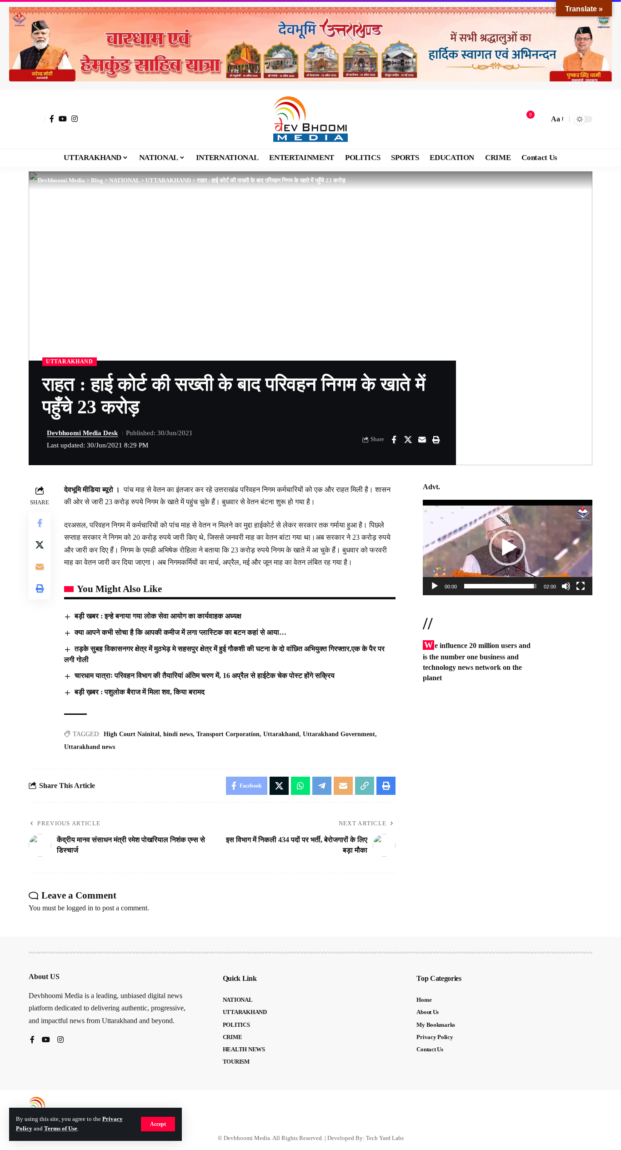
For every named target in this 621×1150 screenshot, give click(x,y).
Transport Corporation (228, 734)
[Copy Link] (364, 786)
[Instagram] (74, 118)
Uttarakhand (281, 734)
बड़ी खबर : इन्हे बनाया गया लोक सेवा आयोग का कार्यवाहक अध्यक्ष (158, 616)
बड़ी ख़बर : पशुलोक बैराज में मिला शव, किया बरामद (140, 692)
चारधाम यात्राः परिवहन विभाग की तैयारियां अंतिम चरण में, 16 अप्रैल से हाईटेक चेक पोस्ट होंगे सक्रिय (205, 675)
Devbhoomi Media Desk (82, 433)
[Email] (422, 439)
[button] (158, 1124)
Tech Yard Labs (385, 1138)
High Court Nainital (132, 734)
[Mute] (566, 586)
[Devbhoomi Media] (310, 119)
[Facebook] (51, 118)
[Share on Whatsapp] (300, 786)
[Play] (434, 586)
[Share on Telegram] (321, 786)
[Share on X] (407, 439)
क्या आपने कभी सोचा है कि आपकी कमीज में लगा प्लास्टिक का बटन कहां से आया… (180, 632)
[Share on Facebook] (393, 439)
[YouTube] (62, 118)
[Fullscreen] (580, 586)
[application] (507, 547)
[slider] (500, 586)
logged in (79, 908)
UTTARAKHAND (69, 361)
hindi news (178, 734)
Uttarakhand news (89, 746)
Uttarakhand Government (339, 734)
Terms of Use (60, 1128)
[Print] (436, 439)
